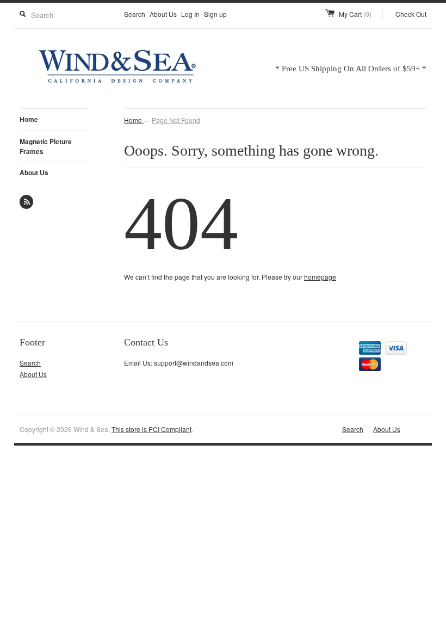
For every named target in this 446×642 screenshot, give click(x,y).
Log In (190, 13)
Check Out (410, 13)
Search (134, 13)
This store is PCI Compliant (151, 429)
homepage (320, 276)
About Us (163, 13)
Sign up (215, 13)
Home (29, 119)
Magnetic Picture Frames (46, 146)
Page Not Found (176, 120)
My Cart (355, 13)
